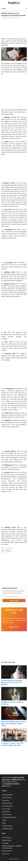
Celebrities (5, 800)
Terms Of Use (6, 837)
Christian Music (7, 803)
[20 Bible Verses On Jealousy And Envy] (14, 699)
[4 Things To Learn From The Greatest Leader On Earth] (14, 740)
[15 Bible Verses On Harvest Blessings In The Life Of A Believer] (14, 678)
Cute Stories (6, 809)
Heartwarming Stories (9, 817)
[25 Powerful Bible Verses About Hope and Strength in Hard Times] (14, 719)
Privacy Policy (6, 840)
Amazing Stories (7, 795)
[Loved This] (2, 550)
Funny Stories (6, 814)
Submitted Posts (7, 829)
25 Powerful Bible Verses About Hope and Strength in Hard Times (13, 724)
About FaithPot (7, 851)
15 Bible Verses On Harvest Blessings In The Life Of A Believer (11, 682)
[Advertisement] (14, 28)
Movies (4, 820)
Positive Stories (7, 826)
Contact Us (5, 854)
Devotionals (17, 17)
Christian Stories (7, 806)
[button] (26, 9)
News (4, 823)
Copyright (5, 843)
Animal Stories (7, 798)
